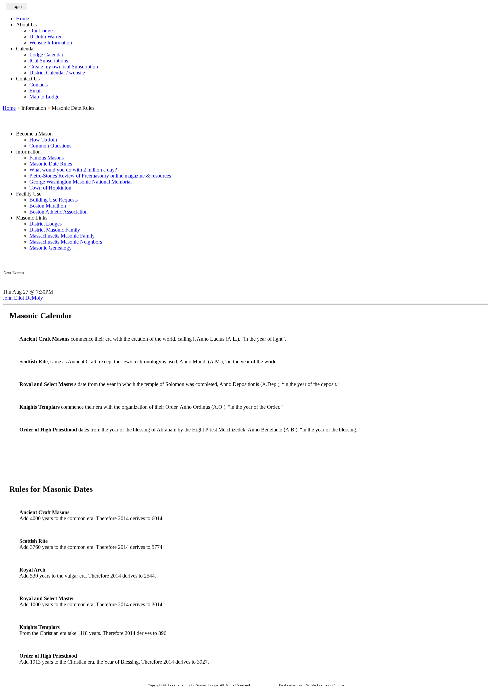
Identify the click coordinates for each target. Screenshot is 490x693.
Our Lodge (41, 30)
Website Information (50, 42)
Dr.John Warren (46, 36)
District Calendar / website (57, 72)
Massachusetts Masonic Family (62, 236)
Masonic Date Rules (50, 163)
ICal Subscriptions (48, 60)
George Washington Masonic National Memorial (80, 182)
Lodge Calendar (46, 54)
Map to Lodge (44, 96)
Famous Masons (46, 157)
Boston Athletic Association (58, 212)
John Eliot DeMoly (23, 298)
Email (35, 90)
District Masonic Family (54, 230)
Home (22, 18)
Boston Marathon (47, 206)
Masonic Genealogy (50, 248)
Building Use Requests (53, 200)
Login (16, 6)
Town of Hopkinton (50, 188)
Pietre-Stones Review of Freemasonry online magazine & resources (100, 176)
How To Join (43, 139)
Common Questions (50, 145)
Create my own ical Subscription (63, 66)
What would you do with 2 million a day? (73, 169)
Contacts (38, 84)
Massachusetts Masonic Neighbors (65, 242)
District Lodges (45, 224)
